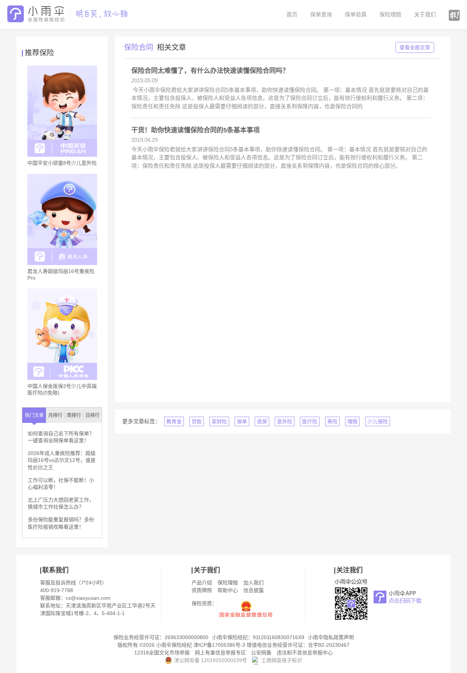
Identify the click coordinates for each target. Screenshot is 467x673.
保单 (242, 421)
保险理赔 (390, 14)
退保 (262, 421)
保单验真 (356, 14)
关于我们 (425, 14)
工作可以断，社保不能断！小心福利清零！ (61, 483)
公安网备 (261, 653)
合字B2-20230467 (329, 645)
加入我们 (253, 583)
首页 (291, 14)
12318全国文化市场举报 (162, 653)
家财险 (219, 421)
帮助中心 (227, 590)
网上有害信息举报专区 (220, 653)
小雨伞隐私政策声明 (331, 637)
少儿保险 (377, 421)
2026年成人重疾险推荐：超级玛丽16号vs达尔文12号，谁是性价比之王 (62, 460)
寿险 (332, 421)
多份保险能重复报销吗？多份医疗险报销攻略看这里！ (61, 523)
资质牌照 (202, 590)
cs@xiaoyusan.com (88, 598)
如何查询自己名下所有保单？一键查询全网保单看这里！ (61, 437)
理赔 (352, 421)
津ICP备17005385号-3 (219, 645)
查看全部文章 (415, 47)
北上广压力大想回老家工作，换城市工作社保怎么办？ (61, 503)
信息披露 (253, 590)
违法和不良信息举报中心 (305, 653)
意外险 (284, 421)
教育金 (174, 421)
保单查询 (321, 14)
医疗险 (309, 421)
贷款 (197, 421)
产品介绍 (202, 583)
